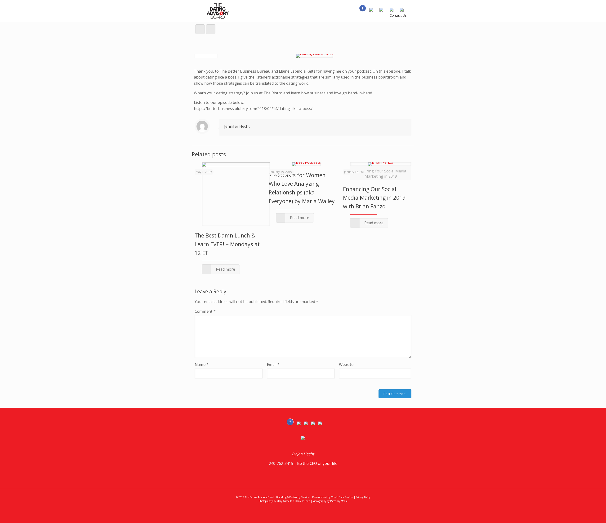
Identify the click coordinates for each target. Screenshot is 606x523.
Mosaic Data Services (342, 497)
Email (273, 364)
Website (346, 364)
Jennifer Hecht (237, 126)
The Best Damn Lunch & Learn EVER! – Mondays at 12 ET (227, 244)
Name (202, 364)
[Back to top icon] (583, 513)
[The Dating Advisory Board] (218, 11)
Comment (205, 311)
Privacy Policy (363, 497)
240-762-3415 (281, 463)
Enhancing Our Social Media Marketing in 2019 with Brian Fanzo (374, 197)
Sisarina (305, 497)
